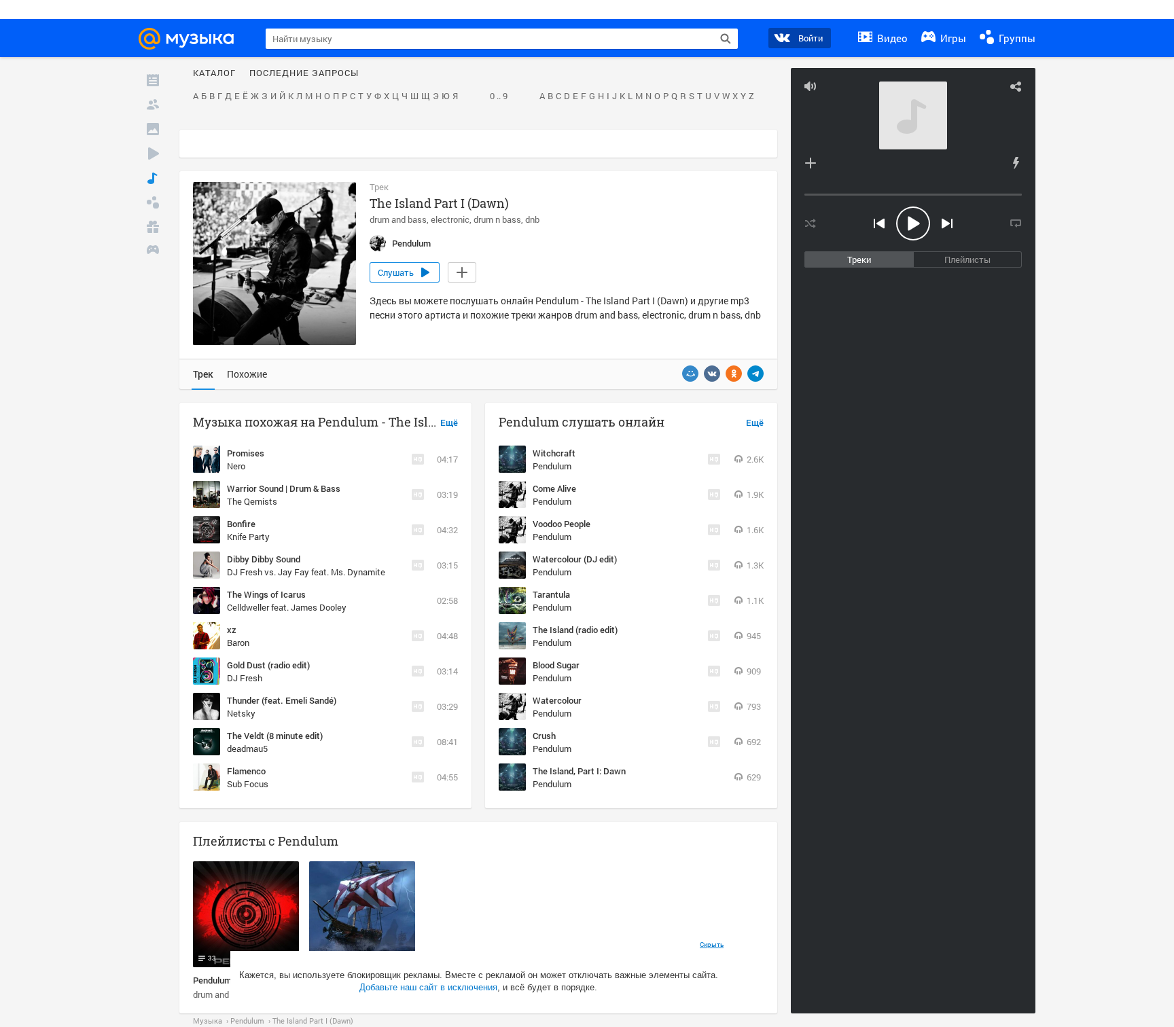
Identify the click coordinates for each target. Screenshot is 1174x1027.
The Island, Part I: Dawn (579, 771)
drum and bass (398, 219)
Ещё (449, 423)
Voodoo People (561, 524)
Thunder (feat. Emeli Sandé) (281, 700)
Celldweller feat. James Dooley (286, 607)
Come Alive (554, 488)
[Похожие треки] (1016, 163)
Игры (952, 38)
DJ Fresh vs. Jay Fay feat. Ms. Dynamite (306, 572)
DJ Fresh (244, 678)
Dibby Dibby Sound (263, 559)
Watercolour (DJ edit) (575, 559)
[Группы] (153, 202)
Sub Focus (247, 784)
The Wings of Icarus (266, 594)
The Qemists (252, 501)
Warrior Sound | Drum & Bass (283, 488)
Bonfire (241, 524)
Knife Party (248, 536)
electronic (450, 219)
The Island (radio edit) (575, 630)
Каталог (214, 73)
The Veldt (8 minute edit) (275, 735)
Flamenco (246, 771)
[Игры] (153, 251)
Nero (236, 466)
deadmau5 (247, 748)
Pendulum (552, 466)
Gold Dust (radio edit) (268, 665)
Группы (1015, 38)
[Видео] (153, 153)
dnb (532, 219)
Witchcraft (554, 453)
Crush (544, 735)
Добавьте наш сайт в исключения (428, 987)
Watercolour (557, 700)
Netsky (241, 713)
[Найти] (725, 39)
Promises (245, 453)
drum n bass (497, 219)
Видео (891, 38)
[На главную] (192, 39)
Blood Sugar (556, 665)
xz (231, 630)
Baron (238, 642)
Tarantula (551, 594)
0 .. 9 (499, 96)
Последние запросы (304, 73)
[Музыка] (153, 178)
